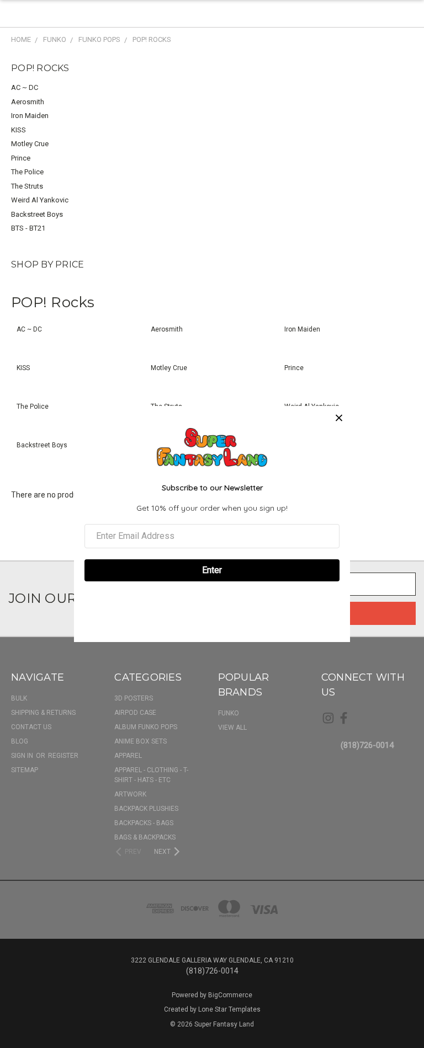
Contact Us (31, 727)
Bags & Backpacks (145, 837)
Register (63, 756)
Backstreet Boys (37, 214)
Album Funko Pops (145, 727)
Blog (19, 741)
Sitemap (24, 770)
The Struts (27, 186)
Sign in (23, 756)
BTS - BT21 (28, 228)
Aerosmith (27, 102)
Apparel (128, 756)
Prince (20, 158)
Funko (228, 713)
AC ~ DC (24, 87)
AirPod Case (135, 713)
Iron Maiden (30, 115)
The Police (27, 172)
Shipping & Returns (43, 713)
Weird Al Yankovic (39, 200)
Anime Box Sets (140, 741)
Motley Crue (30, 144)
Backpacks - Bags (143, 823)
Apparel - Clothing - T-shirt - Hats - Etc (151, 775)
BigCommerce (230, 995)
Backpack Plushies (146, 808)
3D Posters (133, 698)
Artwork (130, 794)
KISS (18, 130)
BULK (19, 698)
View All (232, 727)
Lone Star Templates (229, 1009)
